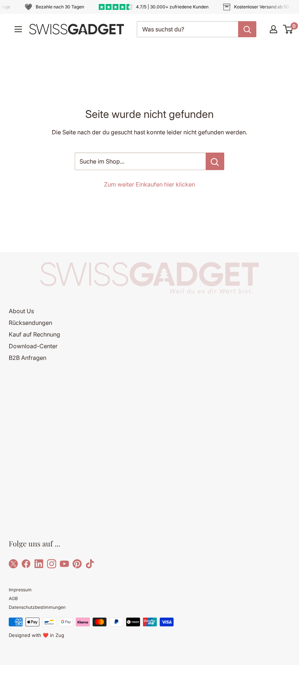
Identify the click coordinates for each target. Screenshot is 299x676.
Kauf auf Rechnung (34, 334)
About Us (21, 311)
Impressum (20, 589)
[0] (288, 29)
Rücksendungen (30, 322)
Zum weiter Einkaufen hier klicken (149, 184)
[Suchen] (247, 29)
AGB (13, 598)
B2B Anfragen (27, 357)
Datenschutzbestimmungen (37, 607)
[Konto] (273, 29)
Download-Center (33, 346)
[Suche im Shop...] (215, 161)
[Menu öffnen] (18, 29)
